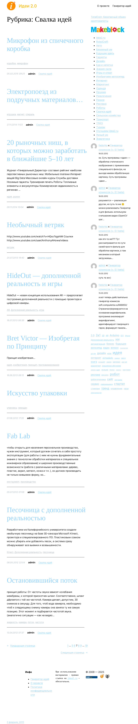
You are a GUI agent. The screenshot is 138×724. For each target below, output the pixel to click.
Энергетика (103, 138)
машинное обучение (111, 366)
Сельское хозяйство (108, 115)
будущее (121, 343)
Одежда (101, 88)
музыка (104, 370)
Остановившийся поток (42, 580)
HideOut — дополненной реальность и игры (44, 279)
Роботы (100, 107)
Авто (99, 45)
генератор (124, 348)
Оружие (101, 92)
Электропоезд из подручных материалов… (45, 95)
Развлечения (103, 96)
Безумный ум (104, 49)
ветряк (10, 247)
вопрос (115, 347)
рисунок (104, 375)
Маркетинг (102, 84)
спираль (30, 114)
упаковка (12, 407)
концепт (101, 362)
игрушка (11, 114)
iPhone (127, 336)
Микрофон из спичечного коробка (45, 44)
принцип (32, 364)
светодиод (118, 380)
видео (106, 347)
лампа (108, 362)
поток (31, 622)
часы (126, 388)
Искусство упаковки (37, 393)
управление (116, 388)
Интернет (101, 80)
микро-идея (95, 370)
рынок (16, 196)
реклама (95, 374)
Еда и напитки (104, 65)
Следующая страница (74, 652)
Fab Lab (18, 436)
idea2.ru (100, 37)
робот (115, 374)
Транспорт (102, 119)
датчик (93, 353)
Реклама (101, 103)
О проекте (37, 683)
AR (8, 310)
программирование (48, 364)
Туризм (100, 127)
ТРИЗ (99, 123)
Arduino (114, 335)
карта (123, 358)
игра (41, 310)
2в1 (98, 335)
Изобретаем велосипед (110, 76)
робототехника (98, 379)
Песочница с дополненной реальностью (46, 514)
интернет (96, 357)
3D (103, 335)
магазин (116, 362)
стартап (119, 383)
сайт (110, 379)
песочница (48, 552)
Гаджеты (101, 57)
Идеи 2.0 (28, 5)
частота (39, 622)
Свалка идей (45, 73)
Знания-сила (103, 68)
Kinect (10, 552)
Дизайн (100, 61)
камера (23, 622)
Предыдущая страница (21, 645)
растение (126, 370)
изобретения (20, 364)
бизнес (110, 343)
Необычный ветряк (35, 225)
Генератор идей (40, 679)
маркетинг (96, 366)
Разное (100, 99)
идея (9, 196)
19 (86, 645)
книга (94, 361)
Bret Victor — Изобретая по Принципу (43, 342)
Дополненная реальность (24, 310)
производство (28, 481)
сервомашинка (107, 384)
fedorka (103, 145)
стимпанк (95, 388)
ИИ (117, 339)
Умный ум (102, 134)
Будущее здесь (105, 53)
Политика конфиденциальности (41, 691)
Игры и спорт (104, 72)
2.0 (92, 335)
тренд (105, 388)
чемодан (22, 407)
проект (118, 370)
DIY (122, 335)
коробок (11, 63)
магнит (20, 114)
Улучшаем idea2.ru (107, 131)
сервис (95, 383)
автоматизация (98, 344)
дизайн (101, 353)
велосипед (96, 347)
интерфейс (108, 358)
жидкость (12, 622)
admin (102, 187)
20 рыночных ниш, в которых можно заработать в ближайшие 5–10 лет (47, 150)
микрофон (22, 63)
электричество (96, 393)
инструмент (13, 481)
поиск (112, 370)
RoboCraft (102, 41)
